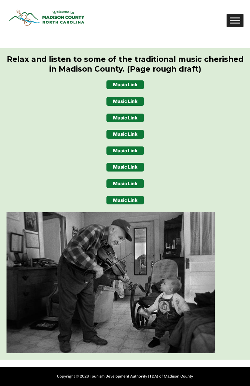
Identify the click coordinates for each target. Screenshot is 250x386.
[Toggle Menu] (235, 20)
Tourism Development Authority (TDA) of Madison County (141, 376)
